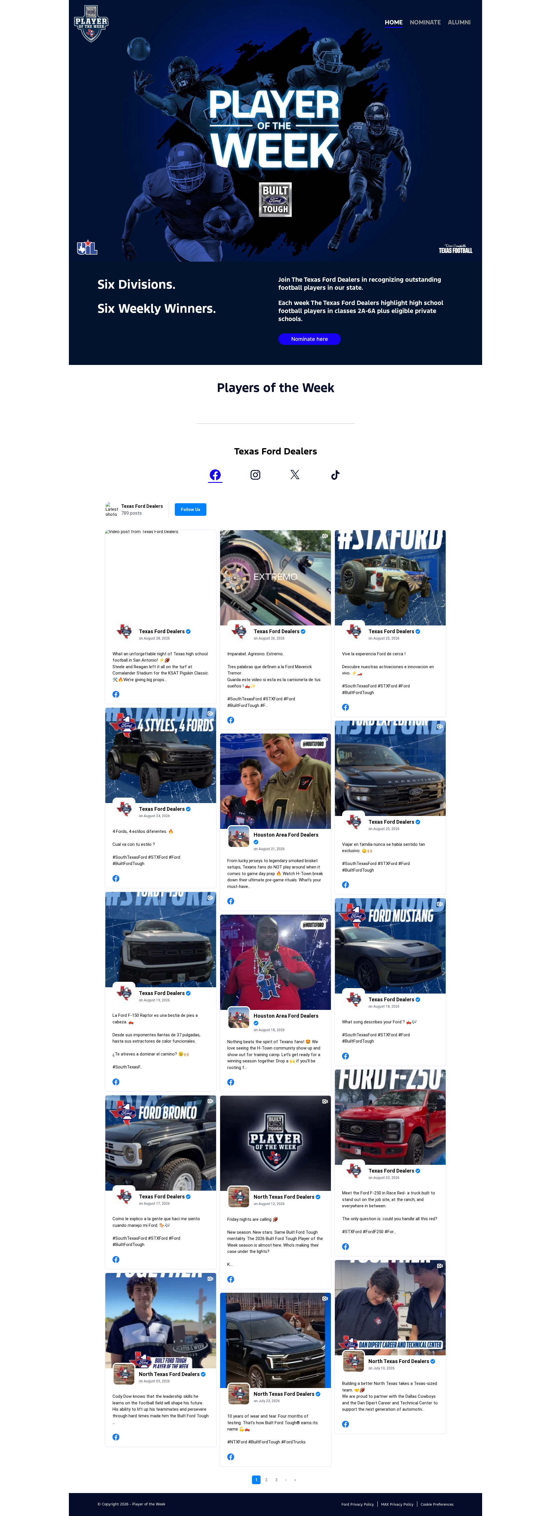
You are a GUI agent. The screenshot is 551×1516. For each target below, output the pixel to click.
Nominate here (309, 339)
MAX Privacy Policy (397, 1504)
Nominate (425, 23)
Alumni (459, 23)
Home (394, 23)
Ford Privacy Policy (358, 1504)
